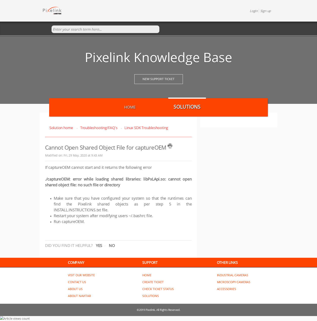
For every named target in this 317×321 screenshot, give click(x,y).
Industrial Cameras (232, 275)
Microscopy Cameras (233, 282)
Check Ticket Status (158, 289)
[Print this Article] (170, 146)
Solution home (61, 127)
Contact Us (77, 282)
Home (129, 107)
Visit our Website (81, 275)
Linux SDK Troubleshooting (146, 127)
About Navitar (79, 296)
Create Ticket (152, 282)
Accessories (226, 289)
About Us (75, 289)
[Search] (47, 29)
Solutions (187, 106)
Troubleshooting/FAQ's (99, 127)
